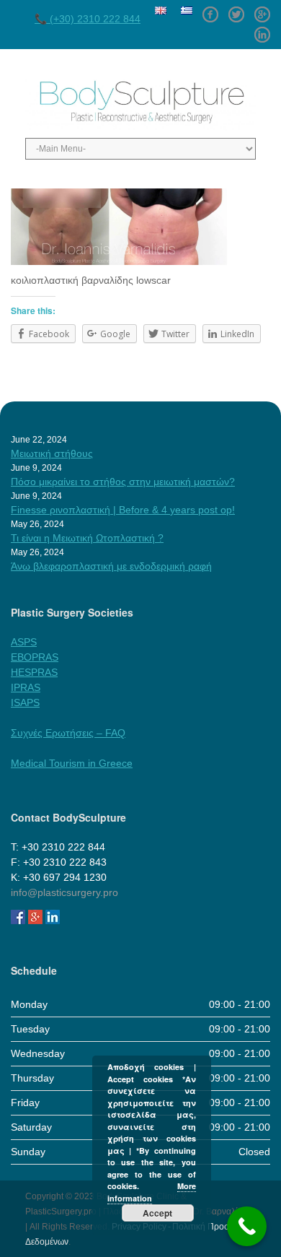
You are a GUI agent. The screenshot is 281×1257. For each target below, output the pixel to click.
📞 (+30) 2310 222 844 (87, 19)
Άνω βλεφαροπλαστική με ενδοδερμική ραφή (111, 566)
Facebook (210, 9)
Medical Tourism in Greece (72, 763)
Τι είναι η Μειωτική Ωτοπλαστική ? (87, 538)
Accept (157, 1212)
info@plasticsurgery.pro (64, 892)
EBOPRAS (34, 657)
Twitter (236, 9)
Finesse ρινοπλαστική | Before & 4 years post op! (123, 510)
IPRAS (25, 687)
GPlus (262, 9)
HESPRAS (34, 672)
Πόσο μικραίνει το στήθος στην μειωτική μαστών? (123, 481)
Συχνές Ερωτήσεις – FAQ (68, 733)
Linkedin (262, 29)
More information (151, 1192)
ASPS (24, 642)
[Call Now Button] (247, 1226)
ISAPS (25, 702)
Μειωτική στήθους (52, 453)
